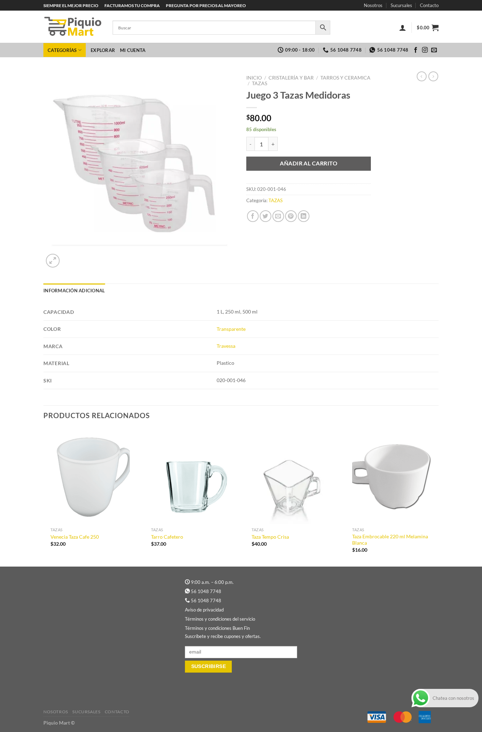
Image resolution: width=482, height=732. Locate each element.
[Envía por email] (278, 216)
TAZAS (259, 83)
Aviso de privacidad (204, 610)
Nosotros (373, 5)
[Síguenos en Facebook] (415, 50)
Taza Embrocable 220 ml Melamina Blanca (390, 539)
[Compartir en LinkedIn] (303, 216)
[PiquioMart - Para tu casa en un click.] (72, 27)
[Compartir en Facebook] (253, 216)
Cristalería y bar (291, 78)
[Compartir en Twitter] (265, 216)
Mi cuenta (132, 50)
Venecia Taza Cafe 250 (74, 537)
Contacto (429, 5)
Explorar (103, 50)
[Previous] (43, 497)
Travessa (226, 346)
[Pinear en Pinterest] (291, 216)
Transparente (231, 329)
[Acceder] (402, 27)
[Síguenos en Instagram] (425, 50)
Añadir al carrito (308, 163)
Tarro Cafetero (167, 537)
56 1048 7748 (206, 591)
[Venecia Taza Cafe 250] (90, 476)
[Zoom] (53, 261)
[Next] (438, 497)
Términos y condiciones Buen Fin (217, 628)
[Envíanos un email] (434, 50)
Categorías (62, 50)
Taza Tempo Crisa (270, 537)
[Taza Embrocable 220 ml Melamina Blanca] (392, 476)
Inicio (254, 78)
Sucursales (401, 5)
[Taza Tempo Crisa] (291, 476)
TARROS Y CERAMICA (345, 78)
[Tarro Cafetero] (190, 476)
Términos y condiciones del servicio (220, 619)
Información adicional (74, 290)
